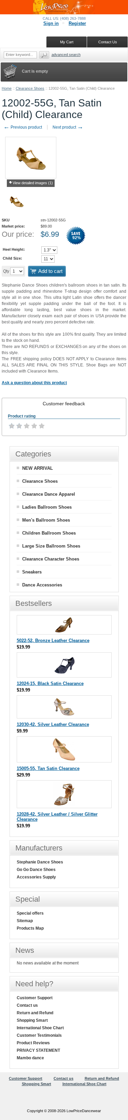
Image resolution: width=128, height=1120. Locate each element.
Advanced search (66, 55)
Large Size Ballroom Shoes (51, 546)
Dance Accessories (42, 584)
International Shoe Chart (40, 1028)
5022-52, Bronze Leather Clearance (53, 640)
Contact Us (107, 42)
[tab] (64, 403)
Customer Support (35, 997)
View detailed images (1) (33, 183)
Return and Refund (35, 1012)
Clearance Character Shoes (50, 559)
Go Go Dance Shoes (36, 869)
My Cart (66, 42)
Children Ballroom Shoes (49, 533)
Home (7, 88)
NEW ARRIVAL (37, 468)
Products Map (30, 928)
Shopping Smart (32, 1020)
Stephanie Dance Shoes (40, 862)
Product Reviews (33, 1043)
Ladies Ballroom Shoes (47, 507)
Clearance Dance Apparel (48, 494)
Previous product (22, 127)
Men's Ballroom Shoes (46, 520)
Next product (68, 127)
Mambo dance (30, 1058)
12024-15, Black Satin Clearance (50, 683)
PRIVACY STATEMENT (38, 1050)
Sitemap (25, 920)
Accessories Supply (36, 877)
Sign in (51, 23)
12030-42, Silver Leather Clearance (53, 724)
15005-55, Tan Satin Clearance (48, 768)
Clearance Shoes (30, 88)
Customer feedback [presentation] (64, 403)
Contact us (27, 1005)
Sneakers (32, 571)
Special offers (30, 913)
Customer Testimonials (39, 1035)
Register (77, 23)
